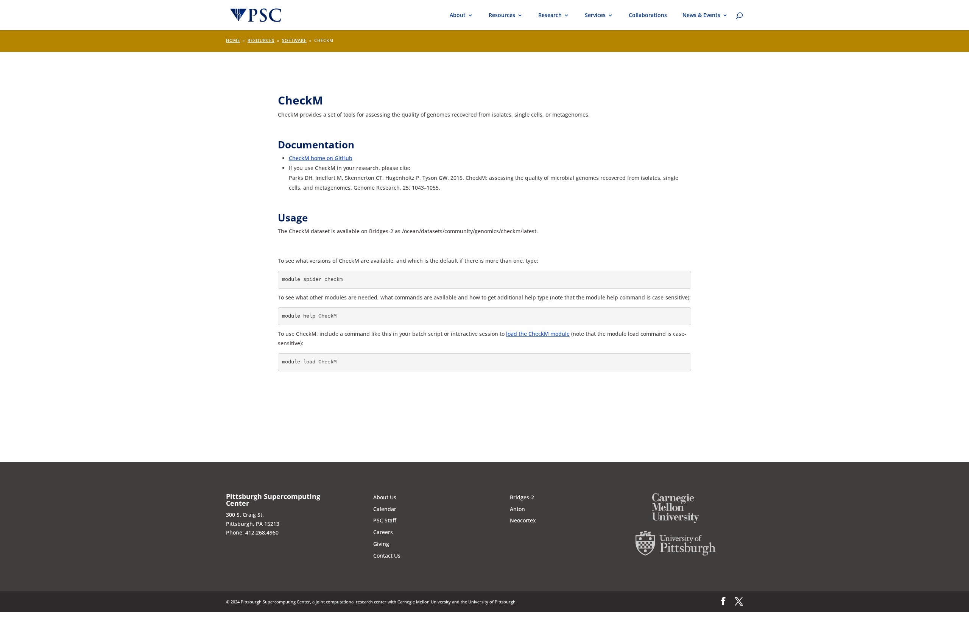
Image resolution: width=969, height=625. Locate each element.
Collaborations (648, 15)
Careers (383, 532)
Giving (381, 543)
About (458, 15)
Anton (517, 509)
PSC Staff (384, 520)
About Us (384, 497)
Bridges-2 (522, 497)
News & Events (701, 15)
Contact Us (386, 555)
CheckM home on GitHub (320, 158)
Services (595, 15)
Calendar (384, 509)
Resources (502, 15)
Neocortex (523, 520)
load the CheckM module (538, 333)
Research (550, 15)
